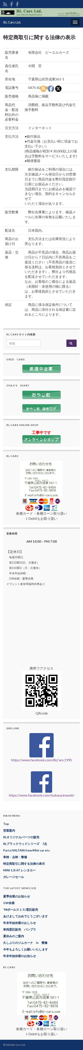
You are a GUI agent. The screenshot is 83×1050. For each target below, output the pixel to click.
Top (6, 824)
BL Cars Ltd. (12, 22)
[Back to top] (73, 1040)
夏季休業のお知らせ (16, 896)
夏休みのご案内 (13, 936)
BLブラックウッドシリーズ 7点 (25, 843)
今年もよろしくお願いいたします (25, 949)
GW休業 (9, 903)
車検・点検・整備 (15, 857)
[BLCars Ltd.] (11, 3)
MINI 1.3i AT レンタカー (19, 870)
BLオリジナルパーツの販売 (21, 837)
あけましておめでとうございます (25, 916)
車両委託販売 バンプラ (19, 929)
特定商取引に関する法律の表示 (24, 863)
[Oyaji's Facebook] (17, 3)
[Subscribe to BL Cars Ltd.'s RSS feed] (5, 3)
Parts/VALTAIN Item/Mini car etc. (26, 850)
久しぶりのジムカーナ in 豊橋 (25, 942)
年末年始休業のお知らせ (19, 956)
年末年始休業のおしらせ (19, 923)
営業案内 (9, 830)
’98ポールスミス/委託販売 (20, 909)
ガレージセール (13, 877)
